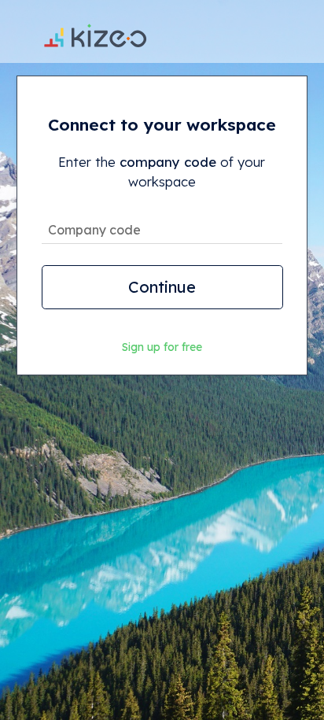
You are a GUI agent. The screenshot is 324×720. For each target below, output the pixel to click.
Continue (162, 287)
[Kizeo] (95, 31)
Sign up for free (162, 347)
